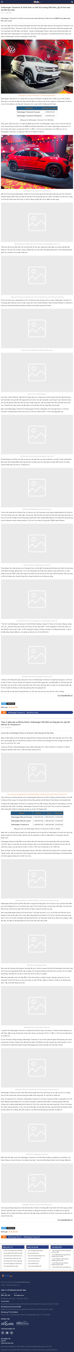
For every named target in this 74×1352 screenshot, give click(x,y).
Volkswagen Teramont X (17, 727)
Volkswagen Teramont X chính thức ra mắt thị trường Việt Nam (37, 95)
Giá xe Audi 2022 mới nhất (11, 1280)
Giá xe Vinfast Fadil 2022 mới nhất (13, 1267)
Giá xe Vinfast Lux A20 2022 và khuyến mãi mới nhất (60, 1274)
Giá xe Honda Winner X (34, 1273)
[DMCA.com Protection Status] (8, 718)
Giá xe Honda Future (33, 1275)
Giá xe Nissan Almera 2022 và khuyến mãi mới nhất (60, 1278)
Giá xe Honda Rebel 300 (34, 1280)
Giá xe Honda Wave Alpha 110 (36, 1270)
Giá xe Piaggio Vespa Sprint (35, 1265)
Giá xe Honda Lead (33, 1267)
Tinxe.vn (8, 1290)
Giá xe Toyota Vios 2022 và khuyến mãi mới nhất (61, 1265)
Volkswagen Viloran (15, 1251)
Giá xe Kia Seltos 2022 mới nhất (12, 1273)
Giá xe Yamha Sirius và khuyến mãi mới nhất (61, 1282)
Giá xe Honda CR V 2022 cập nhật (13, 1275)
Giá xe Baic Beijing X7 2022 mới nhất (13, 1278)
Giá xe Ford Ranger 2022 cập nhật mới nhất (13, 1265)
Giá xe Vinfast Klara (33, 1278)
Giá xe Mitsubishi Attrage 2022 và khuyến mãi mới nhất (61, 1270)
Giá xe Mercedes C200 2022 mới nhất (13, 1270)
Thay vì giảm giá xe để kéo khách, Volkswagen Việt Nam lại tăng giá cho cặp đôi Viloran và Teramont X (37, 808)
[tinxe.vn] (37, 2)
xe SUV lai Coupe (33, 727)
